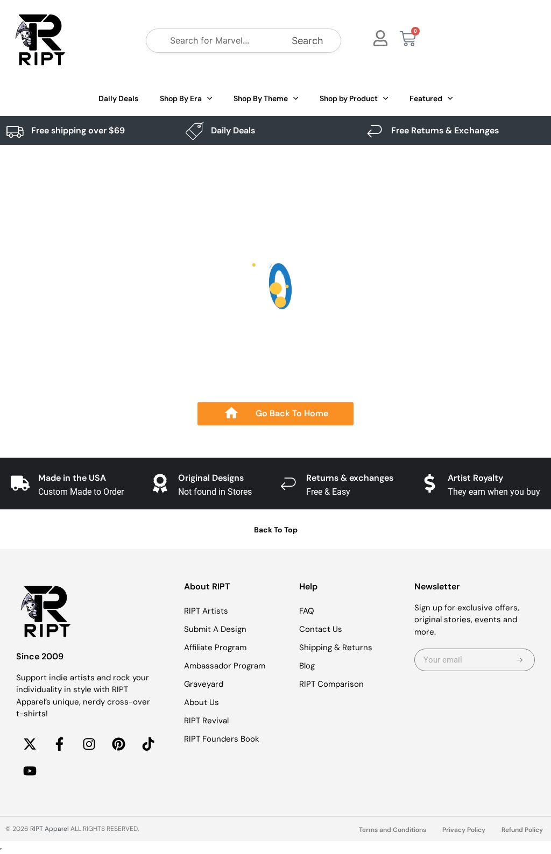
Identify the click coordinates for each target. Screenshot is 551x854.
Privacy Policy (463, 829)
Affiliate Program (215, 647)
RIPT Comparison (331, 684)
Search (307, 40)
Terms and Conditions (392, 829)
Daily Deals (118, 98)
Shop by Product (349, 98)
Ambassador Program (224, 665)
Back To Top (276, 530)
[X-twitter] (29, 744)
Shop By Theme (261, 98)
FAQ (306, 611)
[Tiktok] (148, 744)
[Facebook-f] (59, 744)
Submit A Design (215, 629)
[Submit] (519, 660)
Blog (307, 665)
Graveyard (203, 684)
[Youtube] (29, 771)
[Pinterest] (118, 744)
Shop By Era (181, 98)
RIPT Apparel (49, 828)
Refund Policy (522, 829)
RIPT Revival (206, 720)
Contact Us (320, 629)
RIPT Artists (206, 611)
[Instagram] (88, 744)
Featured (425, 98)
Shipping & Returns (335, 647)
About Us (201, 702)
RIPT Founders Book (221, 739)
